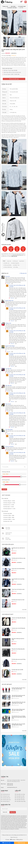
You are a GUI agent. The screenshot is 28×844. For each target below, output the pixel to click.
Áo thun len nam (11, 822)
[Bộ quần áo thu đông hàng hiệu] (6, 652)
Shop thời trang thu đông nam (11, 815)
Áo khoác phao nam (6, 799)
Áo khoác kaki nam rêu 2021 (17, 669)
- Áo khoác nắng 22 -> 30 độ (9, 500)
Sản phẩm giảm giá (20, 797)
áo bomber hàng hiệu (15, 263)
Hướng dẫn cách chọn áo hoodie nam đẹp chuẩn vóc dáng (18, 724)
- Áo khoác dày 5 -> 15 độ (8, 506)
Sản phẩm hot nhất (20, 796)
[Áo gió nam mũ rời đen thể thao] (6, 572)
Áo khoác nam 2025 (15, 817)
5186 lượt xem (16, 705)
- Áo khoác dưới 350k (7, 513)
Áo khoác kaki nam (6, 797)
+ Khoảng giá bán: (6, 479)
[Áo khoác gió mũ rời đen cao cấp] (6, 562)
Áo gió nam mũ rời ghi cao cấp (18, 589)
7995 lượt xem (16, 690)
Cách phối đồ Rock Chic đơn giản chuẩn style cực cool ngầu (18, 703)
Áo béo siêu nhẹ (5, 825)
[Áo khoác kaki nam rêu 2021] (6, 673)
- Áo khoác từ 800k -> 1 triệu (9, 519)
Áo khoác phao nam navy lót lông (18, 659)
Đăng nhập (12, 812)
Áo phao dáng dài (4, 823)
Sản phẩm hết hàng (20, 799)
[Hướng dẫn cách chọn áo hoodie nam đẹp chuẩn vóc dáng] (6, 726)
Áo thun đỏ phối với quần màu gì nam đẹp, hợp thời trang (18, 688)
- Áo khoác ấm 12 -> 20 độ (8, 504)
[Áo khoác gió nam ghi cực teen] (6, 603)
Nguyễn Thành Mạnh (10, 345)
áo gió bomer (21, 261)
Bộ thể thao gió (18, 825)
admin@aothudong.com (17, 255)
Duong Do (7, 276)
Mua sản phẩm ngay (14, 78)
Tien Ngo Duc (8, 368)
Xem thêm (24, 609)
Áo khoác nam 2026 (7, 817)
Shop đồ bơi (20, 839)
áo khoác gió (15, 261)
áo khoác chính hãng (13, 826)
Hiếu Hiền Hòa (8, 385)
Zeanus (8, 839)
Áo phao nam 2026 (6, 818)
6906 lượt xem (16, 712)
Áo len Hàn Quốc (18, 822)
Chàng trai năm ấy (9, 446)
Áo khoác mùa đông (4, 822)
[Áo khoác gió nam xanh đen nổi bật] (6, 551)
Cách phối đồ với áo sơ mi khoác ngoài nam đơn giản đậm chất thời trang (19, 717)
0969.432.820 (14, 256)
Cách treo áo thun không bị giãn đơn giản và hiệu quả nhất (18, 710)
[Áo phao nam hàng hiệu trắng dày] (6, 621)
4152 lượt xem (16, 698)
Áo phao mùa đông (11, 823)
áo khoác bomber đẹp (8, 267)
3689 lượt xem (16, 726)
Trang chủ (5, 6)
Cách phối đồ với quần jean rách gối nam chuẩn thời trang (18, 696)
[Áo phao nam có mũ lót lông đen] (6, 632)
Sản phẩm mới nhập (20, 794)
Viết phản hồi (23, 273)
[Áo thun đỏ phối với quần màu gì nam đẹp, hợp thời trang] (6, 690)
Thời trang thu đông (16, 821)
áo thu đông (15, 267)
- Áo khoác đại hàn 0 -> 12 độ (9, 508)
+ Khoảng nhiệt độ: (6, 471)
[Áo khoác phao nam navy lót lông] (6, 663)
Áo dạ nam (24, 822)
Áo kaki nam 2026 (21, 818)
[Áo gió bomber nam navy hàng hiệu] (6, 582)
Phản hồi (8, 283)
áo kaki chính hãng (10, 827)
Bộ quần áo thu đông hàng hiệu (18, 648)
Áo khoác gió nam (12, 7)
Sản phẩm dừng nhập (20, 801)
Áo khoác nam (22, 6)
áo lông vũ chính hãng (18, 827)
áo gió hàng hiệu (21, 826)
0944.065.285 (10, 785)
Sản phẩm (13, 6)
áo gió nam (9, 261)
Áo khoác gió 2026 (19, 819)
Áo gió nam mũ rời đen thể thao (18, 568)
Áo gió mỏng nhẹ (12, 825)
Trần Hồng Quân (9, 429)
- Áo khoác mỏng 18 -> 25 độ (9, 502)
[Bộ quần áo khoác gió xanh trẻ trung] (6, 642)
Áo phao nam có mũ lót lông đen (18, 628)
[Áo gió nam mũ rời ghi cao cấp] (6, 593)
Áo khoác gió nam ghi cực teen (18, 599)
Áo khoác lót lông (24, 821)
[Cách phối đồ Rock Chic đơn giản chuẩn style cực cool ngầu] (6, 704)
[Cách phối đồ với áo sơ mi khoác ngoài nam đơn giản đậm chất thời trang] (6, 719)
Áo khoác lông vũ (6, 801)
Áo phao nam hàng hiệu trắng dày (18, 617)
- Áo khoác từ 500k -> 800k (8, 517)
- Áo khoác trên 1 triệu (7, 521)
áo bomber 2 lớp (16, 265)
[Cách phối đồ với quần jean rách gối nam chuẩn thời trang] (6, 697)
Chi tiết (15, 70)
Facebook (13, 839)
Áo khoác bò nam (6, 796)
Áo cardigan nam (6, 826)
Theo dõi (5, 812)
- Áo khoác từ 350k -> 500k (8, 515)
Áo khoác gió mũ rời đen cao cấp (18, 558)
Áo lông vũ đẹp (18, 823)
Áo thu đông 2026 (14, 818)
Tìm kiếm (4, 489)
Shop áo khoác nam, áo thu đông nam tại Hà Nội (13, 835)
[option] (14, 22)
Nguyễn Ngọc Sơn (9, 300)
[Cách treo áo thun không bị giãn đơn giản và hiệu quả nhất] (6, 711)
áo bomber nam (6, 263)
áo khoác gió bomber (7, 265)
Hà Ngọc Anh (8, 323)
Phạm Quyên (8, 403)
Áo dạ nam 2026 (12, 819)
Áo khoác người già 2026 (7, 821)
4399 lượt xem (16, 720)
